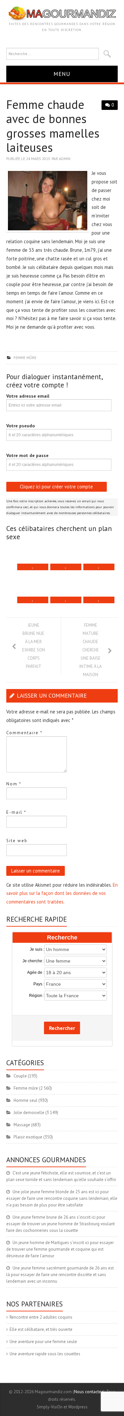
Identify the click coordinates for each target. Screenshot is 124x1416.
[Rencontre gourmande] (62, 13)
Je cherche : (33, 961)
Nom (13, 784)
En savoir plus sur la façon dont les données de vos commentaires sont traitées (62, 893)
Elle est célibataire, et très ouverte (41, 1329)
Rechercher (62, 1028)
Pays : (38, 984)
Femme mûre (25, 357)
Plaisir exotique (28, 1137)
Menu (62, 74)
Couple (20, 1076)
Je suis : (37, 949)
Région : (36, 995)
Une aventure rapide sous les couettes (45, 1354)
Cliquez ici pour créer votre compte (56, 486)
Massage (22, 1125)
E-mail (16, 812)
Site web (16, 840)
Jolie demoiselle (29, 1112)
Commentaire (24, 733)
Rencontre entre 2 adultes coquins (41, 1317)
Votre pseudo (20, 426)
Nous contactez (88, 1392)
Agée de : (35, 972)
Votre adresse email (27, 396)
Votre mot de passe (27, 455)
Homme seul (25, 1100)
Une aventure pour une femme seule (43, 1341)
